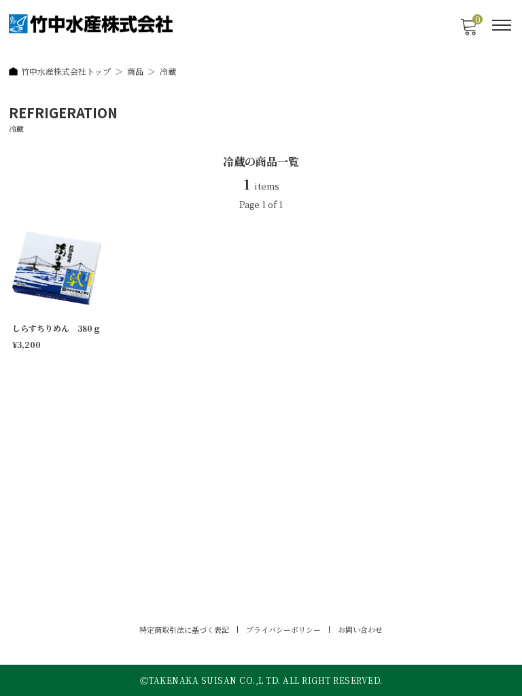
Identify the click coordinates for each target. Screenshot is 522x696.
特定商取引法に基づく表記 (184, 629)
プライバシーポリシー (283, 629)
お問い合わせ (360, 629)
